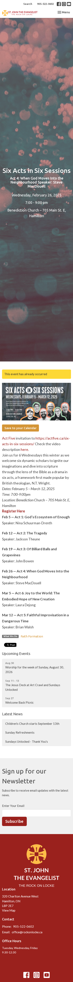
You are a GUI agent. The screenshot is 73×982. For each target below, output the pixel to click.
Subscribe (14, 821)
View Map (8, 910)
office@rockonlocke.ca (27, 932)
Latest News (12, 714)
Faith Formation (32, 636)
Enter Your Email (13, 805)
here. (25, 449)
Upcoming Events (16, 654)
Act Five (8, 438)
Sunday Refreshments (19, 732)
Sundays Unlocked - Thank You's (26, 741)
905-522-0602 (45, 3)
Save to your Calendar (20, 428)
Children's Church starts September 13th (32, 723)
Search (27, 3)
